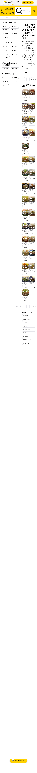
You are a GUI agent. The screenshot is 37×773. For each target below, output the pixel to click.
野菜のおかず (9, 17)
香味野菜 (17, 17)
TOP (2, 17)
